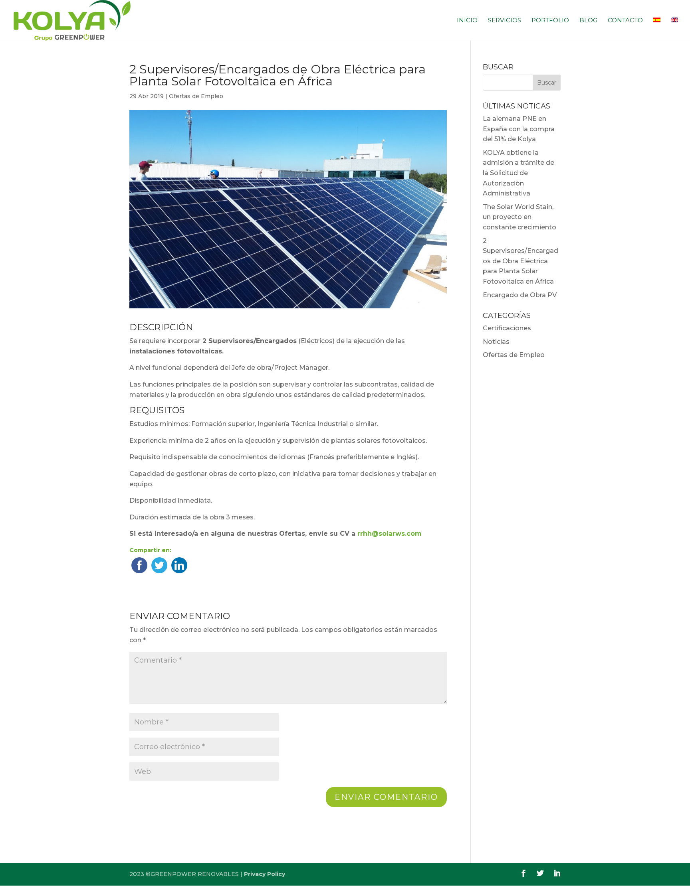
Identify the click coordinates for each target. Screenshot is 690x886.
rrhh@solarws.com (389, 533)
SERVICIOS (504, 21)
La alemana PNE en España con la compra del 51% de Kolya (519, 129)
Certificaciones (507, 328)
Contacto (625, 21)
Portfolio (550, 21)
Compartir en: (150, 550)
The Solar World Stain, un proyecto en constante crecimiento (519, 217)
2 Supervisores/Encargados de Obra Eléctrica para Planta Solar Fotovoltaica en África (520, 261)
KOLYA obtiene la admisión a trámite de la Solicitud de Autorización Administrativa (518, 173)
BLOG (588, 21)
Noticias (496, 341)
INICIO (467, 21)
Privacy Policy (264, 874)
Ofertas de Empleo (196, 96)
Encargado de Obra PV (520, 295)
